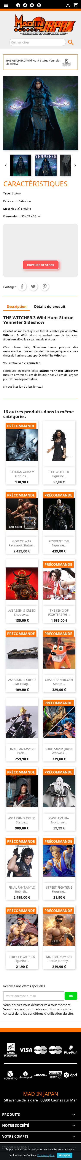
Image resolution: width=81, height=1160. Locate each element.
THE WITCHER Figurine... (59, 474)
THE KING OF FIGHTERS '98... (59, 612)
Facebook (18, 7)
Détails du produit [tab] (49, 306)
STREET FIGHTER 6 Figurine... (59, 889)
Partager (22, 286)
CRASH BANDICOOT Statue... (59, 682)
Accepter (64, 1155)
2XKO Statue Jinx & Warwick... (59, 751)
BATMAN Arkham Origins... (22, 474)
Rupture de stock (40, 265)
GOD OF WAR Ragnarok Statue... (22, 543)
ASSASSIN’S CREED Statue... (21, 820)
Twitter (25, 7)
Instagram (38, 7)
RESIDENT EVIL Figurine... (59, 543)
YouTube (32, 7)
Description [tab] (17, 306)
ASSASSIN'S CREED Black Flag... (22, 682)
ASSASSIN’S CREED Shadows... (21, 612)
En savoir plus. (46, 1155)
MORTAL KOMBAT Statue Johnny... (59, 959)
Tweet (33, 286)
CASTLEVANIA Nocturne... (59, 820)
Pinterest (44, 286)
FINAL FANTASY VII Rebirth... (21, 889)
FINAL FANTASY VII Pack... (21, 751)
